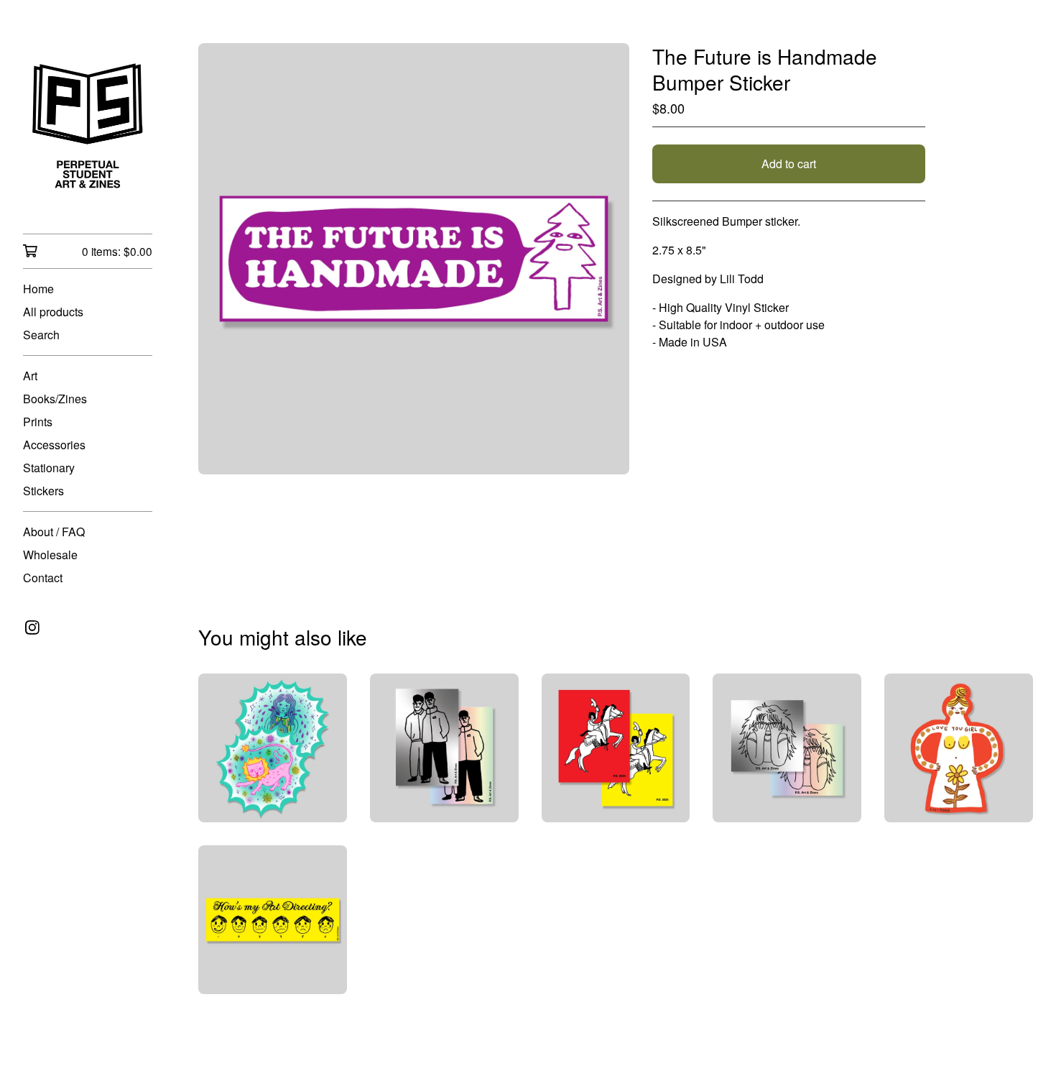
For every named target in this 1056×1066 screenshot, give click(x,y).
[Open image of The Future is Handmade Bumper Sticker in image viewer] (413, 258)
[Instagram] (32, 627)
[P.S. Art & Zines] (87, 127)
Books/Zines (55, 398)
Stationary (49, 467)
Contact (42, 577)
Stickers (43, 490)
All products (53, 311)
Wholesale (50, 554)
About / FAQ (54, 531)
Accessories (54, 444)
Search (41, 334)
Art (30, 375)
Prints (37, 421)
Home (38, 288)
